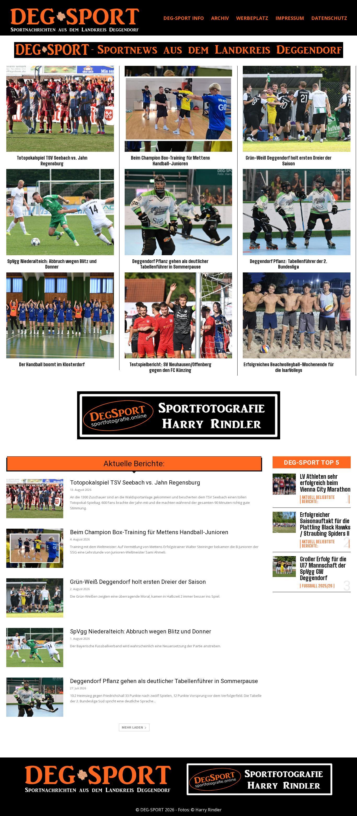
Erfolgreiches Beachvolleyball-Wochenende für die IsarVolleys (289, 367)
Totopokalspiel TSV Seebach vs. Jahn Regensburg (52, 160)
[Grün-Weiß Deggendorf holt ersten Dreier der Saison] (296, 109)
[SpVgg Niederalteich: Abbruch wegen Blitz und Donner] (60, 212)
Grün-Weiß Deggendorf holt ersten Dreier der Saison (288, 160)
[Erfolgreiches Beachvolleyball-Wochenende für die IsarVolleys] (296, 315)
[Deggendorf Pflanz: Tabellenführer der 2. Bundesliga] (296, 212)
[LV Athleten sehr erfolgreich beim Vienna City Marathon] (284, 484)
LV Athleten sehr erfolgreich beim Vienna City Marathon (325, 483)
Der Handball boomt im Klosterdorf (52, 364)
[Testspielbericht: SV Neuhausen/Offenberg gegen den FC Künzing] (178, 315)
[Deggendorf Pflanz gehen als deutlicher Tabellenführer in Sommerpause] (178, 212)
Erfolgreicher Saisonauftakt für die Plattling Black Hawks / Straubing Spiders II (325, 524)
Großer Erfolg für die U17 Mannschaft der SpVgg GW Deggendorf (323, 569)
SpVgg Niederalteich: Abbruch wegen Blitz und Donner (51, 264)
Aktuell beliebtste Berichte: (318, 499)
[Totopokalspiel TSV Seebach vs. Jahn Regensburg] (60, 109)
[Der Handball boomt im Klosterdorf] (60, 315)
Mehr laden (132, 727)
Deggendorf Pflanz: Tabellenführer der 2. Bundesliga (288, 264)
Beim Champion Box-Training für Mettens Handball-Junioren (170, 160)
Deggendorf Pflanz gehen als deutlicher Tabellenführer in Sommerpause (170, 264)
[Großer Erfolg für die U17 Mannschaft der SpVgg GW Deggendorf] (284, 566)
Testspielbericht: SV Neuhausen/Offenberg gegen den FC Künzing (170, 367)
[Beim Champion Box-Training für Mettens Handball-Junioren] (178, 109)
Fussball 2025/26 (317, 586)
